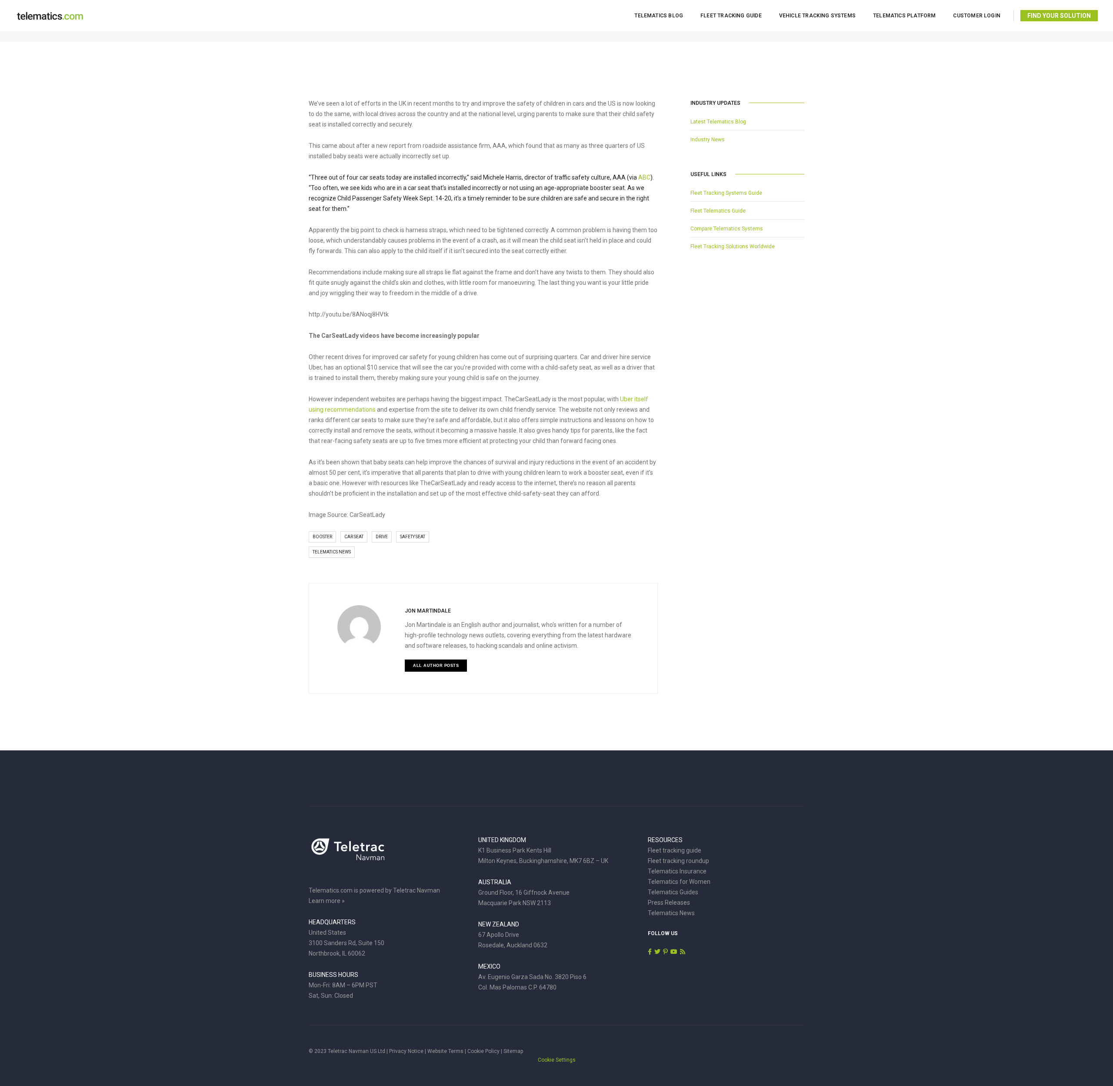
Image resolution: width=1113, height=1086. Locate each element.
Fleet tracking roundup (678, 860)
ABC (644, 177)
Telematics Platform (904, 16)
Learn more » (327, 900)
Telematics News (332, 552)
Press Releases (669, 902)
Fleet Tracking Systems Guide (726, 193)
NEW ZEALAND (498, 924)
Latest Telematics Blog (718, 122)
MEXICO (489, 966)
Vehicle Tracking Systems (817, 16)
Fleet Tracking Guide (731, 16)
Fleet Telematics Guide (718, 211)
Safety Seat (412, 536)
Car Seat (353, 536)
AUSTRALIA (494, 882)
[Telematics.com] (50, 15)
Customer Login (976, 16)
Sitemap (513, 1051)
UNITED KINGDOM (502, 839)
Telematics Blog (658, 16)
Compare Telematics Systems (726, 229)
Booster (322, 536)
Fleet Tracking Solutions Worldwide (732, 246)
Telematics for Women (679, 881)
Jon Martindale (428, 611)
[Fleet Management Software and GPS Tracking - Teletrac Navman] (348, 853)
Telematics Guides (673, 892)
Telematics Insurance (677, 871)
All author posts (436, 665)
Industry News (707, 140)
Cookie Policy (483, 1051)
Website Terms (445, 1051)
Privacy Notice (406, 1051)
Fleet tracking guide (674, 850)
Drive (382, 536)
